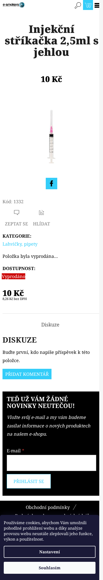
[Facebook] (51, 183)
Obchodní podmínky (48, 507)
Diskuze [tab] (50, 324)
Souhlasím (49, 568)
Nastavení (49, 552)
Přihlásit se (29, 481)
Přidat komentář (27, 374)
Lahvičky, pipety (20, 244)
